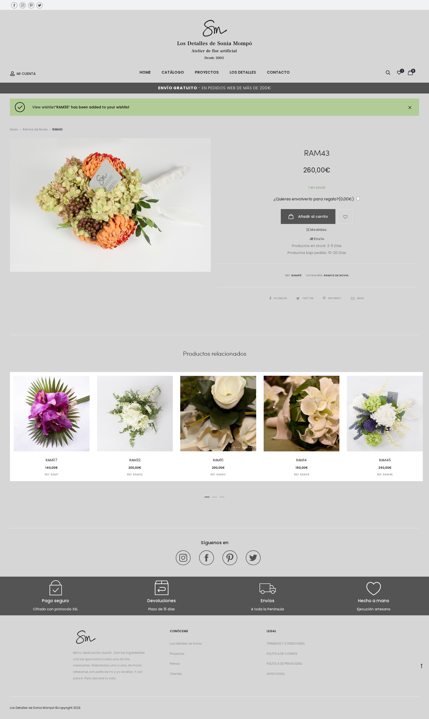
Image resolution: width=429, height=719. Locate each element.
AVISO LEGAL (276, 674)
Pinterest (335, 298)
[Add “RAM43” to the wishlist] (345, 216)
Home (145, 72)
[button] (207, 496)
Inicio (14, 129)
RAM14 (301, 460)
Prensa (175, 663)
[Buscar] (388, 72)
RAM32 (135, 460)
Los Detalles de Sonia (186, 643)
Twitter (308, 298)
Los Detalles (243, 72)
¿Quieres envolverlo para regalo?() (314, 199)
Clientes (176, 674)
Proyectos (207, 72)
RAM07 (51, 460)
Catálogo (173, 72)
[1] (399, 72)
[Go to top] (421, 665)
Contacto (278, 72)
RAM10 (218, 460)
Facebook (281, 298)
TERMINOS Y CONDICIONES (286, 643)
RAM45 (385, 460)
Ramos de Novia (35, 129)
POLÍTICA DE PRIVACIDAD (284, 663)
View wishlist (43, 107)
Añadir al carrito (312, 216)
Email (360, 298)
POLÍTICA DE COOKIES (282, 654)
